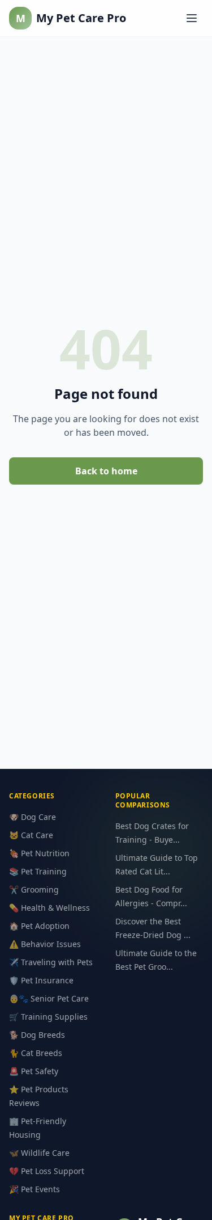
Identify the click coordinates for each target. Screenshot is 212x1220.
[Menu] (191, 18)
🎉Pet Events (34, 1189)
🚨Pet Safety (33, 1071)
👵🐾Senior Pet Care (49, 998)
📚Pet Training (38, 871)
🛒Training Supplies (48, 1016)
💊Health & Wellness (49, 907)
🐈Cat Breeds (35, 1052)
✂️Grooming (34, 889)
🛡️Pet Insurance (41, 980)
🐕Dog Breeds (37, 1034)
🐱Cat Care (31, 835)
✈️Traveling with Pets (51, 962)
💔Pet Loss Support (46, 1171)
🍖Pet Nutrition (39, 853)
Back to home (106, 471)
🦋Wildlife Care (39, 1152)
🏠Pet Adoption (39, 925)
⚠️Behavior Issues (45, 944)
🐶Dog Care (32, 816)
